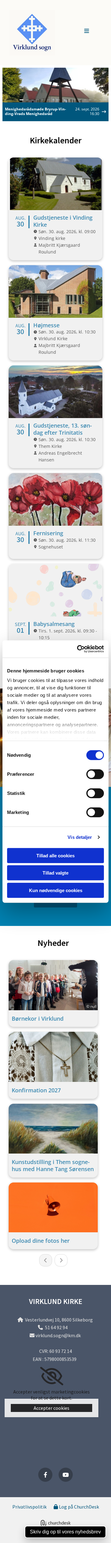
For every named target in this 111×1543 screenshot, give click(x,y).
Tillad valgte (55, 872)
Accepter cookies (51, 1408)
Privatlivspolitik (29, 1507)
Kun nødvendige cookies (55, 890)
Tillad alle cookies (55, 855)
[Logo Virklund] (42, 32)
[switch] (95, 774)
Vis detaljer (80, 837)
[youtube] (66, 1475)
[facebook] (45, 1475)
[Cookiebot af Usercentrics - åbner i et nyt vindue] (78, 649)
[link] (51, 1376)
